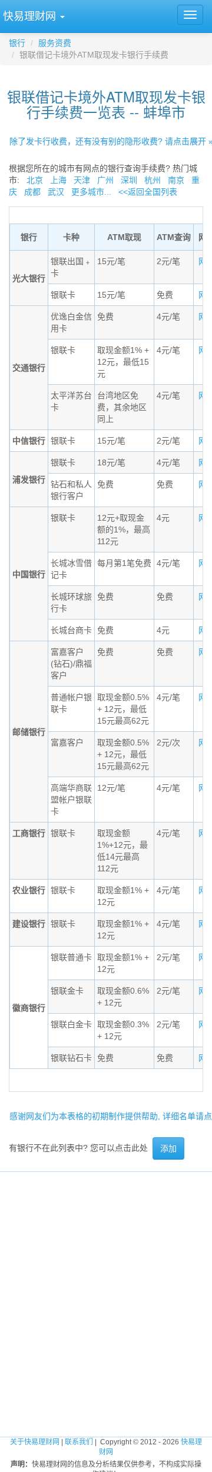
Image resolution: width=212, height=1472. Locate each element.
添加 (168, 1148)
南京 (176, 180)
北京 (34, 180)
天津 (82, 180)
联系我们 (79, 1442)
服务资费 (54, 43)
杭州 (152, 180)
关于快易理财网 (34, 1442)
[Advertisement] (106, 1278)
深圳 (129, 180)
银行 (17, 43)
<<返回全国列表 (147, 192)
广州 (105, 180)
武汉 (56, 192)
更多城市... (91, 192)
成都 (32, 192)
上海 (58, 180)
